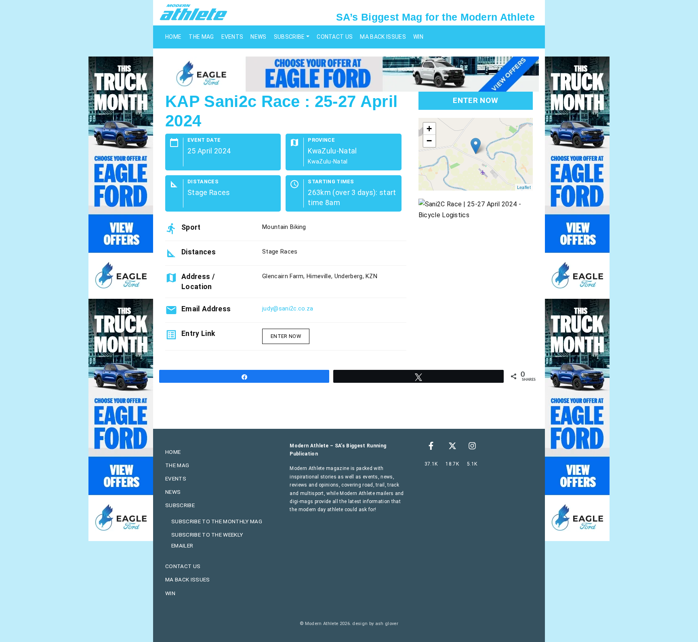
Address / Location (198, 281)
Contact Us (335, 37)
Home (173, 37)
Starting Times (331, 182)
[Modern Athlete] (193, 12)
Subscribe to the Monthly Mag (216, 521)
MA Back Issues (383, 37)
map (474, 154)
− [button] (429, 141)
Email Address (206, 309)
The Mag (201, 37)
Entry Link (198, 333)
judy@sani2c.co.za (287, 308)
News (258, 37)
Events (232, 37)
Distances (203, 182)
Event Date (204, 140)
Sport (191, 227)
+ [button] (429, 129)
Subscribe (289, 37)
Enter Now (286, 336)
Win (418, 37)
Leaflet (524, 187)
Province (321, 140)
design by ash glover (375, 623)
